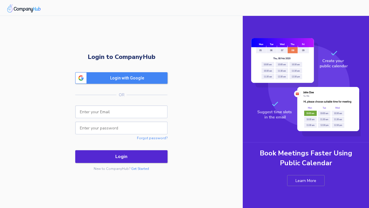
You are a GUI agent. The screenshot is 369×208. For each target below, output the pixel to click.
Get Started (140, 168)
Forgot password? (152, 138)
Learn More (305, 180)
